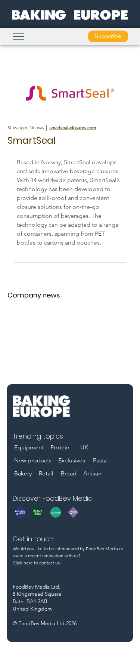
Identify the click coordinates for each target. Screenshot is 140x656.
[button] (108, 36)
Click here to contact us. (37, 563)
